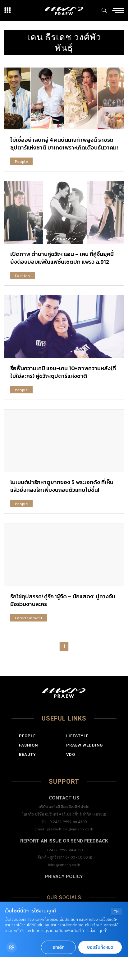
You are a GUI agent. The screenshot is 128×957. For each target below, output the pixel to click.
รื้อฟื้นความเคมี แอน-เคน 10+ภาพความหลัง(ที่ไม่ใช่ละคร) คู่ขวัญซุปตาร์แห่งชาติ (63, 372)
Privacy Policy (64, 876)
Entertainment (29, 617)
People (21, 161)
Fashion (22, 275)
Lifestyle (77, 736)
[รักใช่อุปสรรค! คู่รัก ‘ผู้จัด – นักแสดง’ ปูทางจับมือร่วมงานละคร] (64, 554)
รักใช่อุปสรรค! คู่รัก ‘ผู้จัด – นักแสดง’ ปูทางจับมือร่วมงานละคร (63, 600)
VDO (70, 754)
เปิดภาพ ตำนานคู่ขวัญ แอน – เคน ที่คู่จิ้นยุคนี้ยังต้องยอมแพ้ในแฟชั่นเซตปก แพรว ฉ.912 (62, 258)
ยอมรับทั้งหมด (100, 947)
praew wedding (84, 745)
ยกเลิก (58, 947)
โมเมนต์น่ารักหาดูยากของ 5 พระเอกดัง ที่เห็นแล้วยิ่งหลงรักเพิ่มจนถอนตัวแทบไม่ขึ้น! (61, 486)
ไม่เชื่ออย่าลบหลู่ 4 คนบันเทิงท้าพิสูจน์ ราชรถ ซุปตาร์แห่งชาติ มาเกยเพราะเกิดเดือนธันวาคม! (64, 144)
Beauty (27, 754)
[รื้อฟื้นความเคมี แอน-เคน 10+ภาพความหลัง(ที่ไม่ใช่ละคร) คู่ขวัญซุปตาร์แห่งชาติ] (64, 326)
